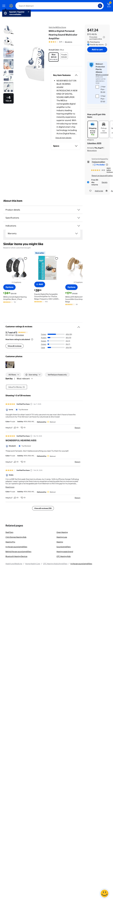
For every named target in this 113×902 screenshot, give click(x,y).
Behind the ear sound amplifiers (18, 551)
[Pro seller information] (107, 164)
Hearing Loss (62, 537)
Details (104, 182)
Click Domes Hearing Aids (16, 537)
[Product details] (78, 210)
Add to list (99, 191)
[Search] (100, 6)
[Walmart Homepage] (11, 6)
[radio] (54, 57)
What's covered (102, 75)
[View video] (39, 66)
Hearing (60, 542)
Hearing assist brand (65, 551)
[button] (34, 64)
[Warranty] (76, 233)
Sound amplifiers (64, 547)
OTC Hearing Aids (64, 556)
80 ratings (68, 42)
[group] (60, 42)
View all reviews (14, 346)
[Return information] (105, 45)
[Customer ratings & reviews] (78, 326)
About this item (12, 200)
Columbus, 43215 (94, 143)
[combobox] (59, 5)
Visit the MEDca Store (57, 27)
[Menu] (4, 6)
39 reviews (19, 335)
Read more (10, 487)
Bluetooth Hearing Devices (16, 556)
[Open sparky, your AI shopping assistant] (104, 893)
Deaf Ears (9, 532)
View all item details (63, 138)
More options (92, 150)
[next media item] (38, 62)
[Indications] (78, 226)
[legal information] (104, 37)
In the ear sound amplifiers (16, 547)
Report (77, 427)
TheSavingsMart (98, 162)
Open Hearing (62, 532)
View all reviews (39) (43, 508)
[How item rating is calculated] (32, 339)
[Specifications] (78, 218)
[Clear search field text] (96, 5)
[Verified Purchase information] (31, 404)
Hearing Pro (10, 542)
